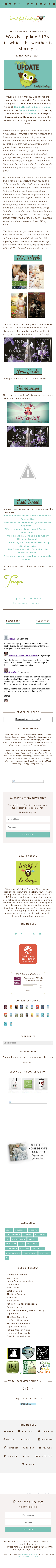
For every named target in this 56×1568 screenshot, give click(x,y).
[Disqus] (28, 668)
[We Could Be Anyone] (16, 1008)
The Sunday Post (19, 31)
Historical (40, 1234)
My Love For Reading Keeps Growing (26, 1310)
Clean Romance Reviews (19, 1336)
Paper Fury (12, 1314)
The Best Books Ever (17, 1317)
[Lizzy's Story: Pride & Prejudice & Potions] (5, 1008)
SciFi (21, 1244)
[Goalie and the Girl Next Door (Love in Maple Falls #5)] (5, 1017)
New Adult (11, 1244)
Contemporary (13, 1234)
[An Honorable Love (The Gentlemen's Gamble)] (26, 1008)
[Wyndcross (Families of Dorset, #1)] (16, 1017)
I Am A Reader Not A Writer (20, 1281)
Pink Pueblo (43, 1541)
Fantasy (28, 1234)
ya (7, 1258)
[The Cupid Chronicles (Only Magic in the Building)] (11, 1025)
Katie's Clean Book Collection (22, 1304)
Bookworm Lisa (14, 1307)
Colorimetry (13, 1284)
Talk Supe (31, 113)
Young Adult (30, 1253)
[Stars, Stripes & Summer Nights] (21, 1008)
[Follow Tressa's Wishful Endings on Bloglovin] (28, 1406)
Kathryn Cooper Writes (18, 1330)
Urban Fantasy (13, 1253)
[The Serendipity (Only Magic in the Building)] (5, 1025)
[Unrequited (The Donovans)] (11, 1017)
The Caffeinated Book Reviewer (33, 107)
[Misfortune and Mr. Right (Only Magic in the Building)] (42, 1017)
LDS (7, 1239)
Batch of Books (14, 1291)
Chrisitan (33, 1230)
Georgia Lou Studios (28, 1556)
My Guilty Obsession (17, 1320)
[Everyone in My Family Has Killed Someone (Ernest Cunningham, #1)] (37, 1008)
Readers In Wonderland (19, 1323)
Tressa (26, 978)
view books (40, 993)
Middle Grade (18, 1239)
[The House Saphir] (42, 1008)
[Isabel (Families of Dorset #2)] (21, 1017)
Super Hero (11, 1248)
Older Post (43, 621)
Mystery (33, 1239)
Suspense (24, 1248)
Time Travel (38, 1248)
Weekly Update (38, 31)
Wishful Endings (28, 1555)
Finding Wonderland (17, 1275)
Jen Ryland (12, 1278)
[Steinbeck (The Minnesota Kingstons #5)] (26, 1017)
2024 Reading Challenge (28, 973)
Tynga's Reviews (28, 110)
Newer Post (13, 621)
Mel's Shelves (14, 1301)
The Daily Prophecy (17, 1294)
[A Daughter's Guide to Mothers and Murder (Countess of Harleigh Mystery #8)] (32, 1017)
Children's (20, 1230)
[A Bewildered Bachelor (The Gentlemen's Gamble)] (32, 1008)
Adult (9, 1230)
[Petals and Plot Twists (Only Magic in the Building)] (48, 1017)
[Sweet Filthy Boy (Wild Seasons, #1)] (11, 1008)
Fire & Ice (12, 1297)
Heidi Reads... (14, 1288)
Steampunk (32, 1244)
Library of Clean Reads (18, 1333)
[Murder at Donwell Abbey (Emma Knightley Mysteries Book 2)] (48, 1008)
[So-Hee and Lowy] (37, 1016)
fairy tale (45, 1253)
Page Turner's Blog (16, 1327)
